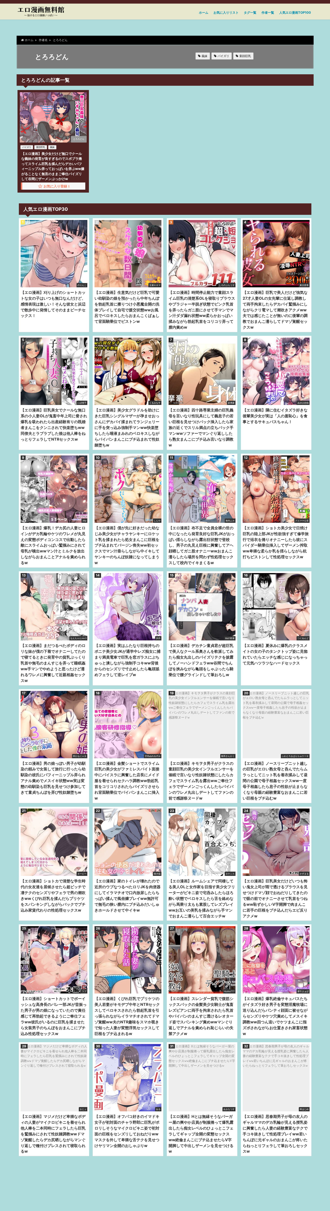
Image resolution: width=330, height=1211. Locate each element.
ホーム (203, 12)
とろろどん (78, 139)
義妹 (204, 56)
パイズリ (223, 56)
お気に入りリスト (226, 12)
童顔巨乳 (245, 56)
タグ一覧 (250, 12)
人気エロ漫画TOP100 (295, 12)
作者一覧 (268, 12)
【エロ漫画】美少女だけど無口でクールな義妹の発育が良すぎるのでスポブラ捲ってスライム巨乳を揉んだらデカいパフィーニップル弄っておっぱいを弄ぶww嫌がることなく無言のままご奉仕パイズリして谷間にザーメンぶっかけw (52, 166)
